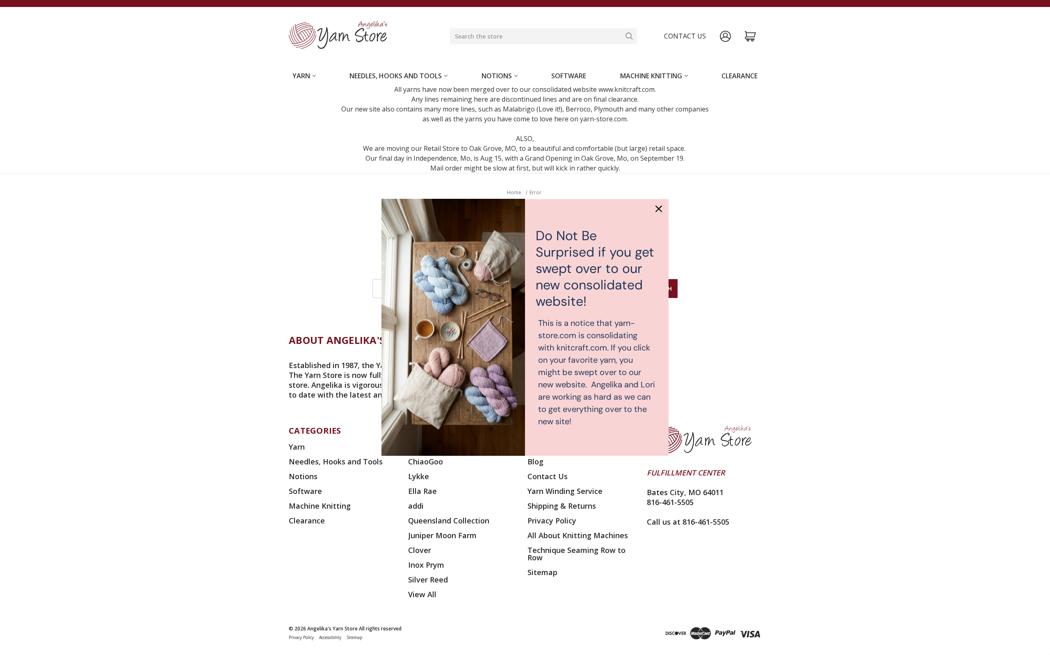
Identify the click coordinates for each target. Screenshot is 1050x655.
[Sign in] (725, 36)
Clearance (739, 75)
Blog (535, 461)
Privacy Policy (551, 520)
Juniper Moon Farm (442, 535)
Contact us (685, 36)
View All (422, 594)
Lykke (418, 476)
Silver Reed (428, 579)
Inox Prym (426, 565)
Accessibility (330, 637)
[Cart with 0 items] (750, 36)
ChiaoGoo (425, 461)
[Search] (629, 36)
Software (568, 75)
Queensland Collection (448, 520)
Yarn (301, 75)
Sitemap (542, 572)
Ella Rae (422, 491)
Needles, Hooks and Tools (395, 75)
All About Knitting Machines (577, 535)
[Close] (659, 208)
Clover (419, 550)
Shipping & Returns (561, 506)
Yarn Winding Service (565, 491)
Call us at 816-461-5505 (688, 522)
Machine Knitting (651, 75)
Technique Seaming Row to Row (576, 553)
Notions (497, 75)
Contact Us (547, 476)
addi (416, 506)
